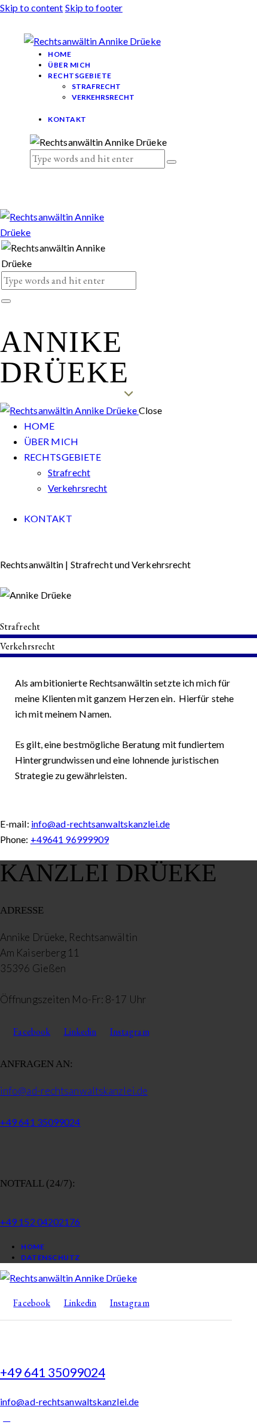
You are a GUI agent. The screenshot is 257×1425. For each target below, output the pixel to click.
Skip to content (31, 7)
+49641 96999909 (69, 839)
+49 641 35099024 (40, 1121)
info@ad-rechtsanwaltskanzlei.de (100, 823)
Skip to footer (94, 7)
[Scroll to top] (6, 1417)
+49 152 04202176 (40, 1221)
